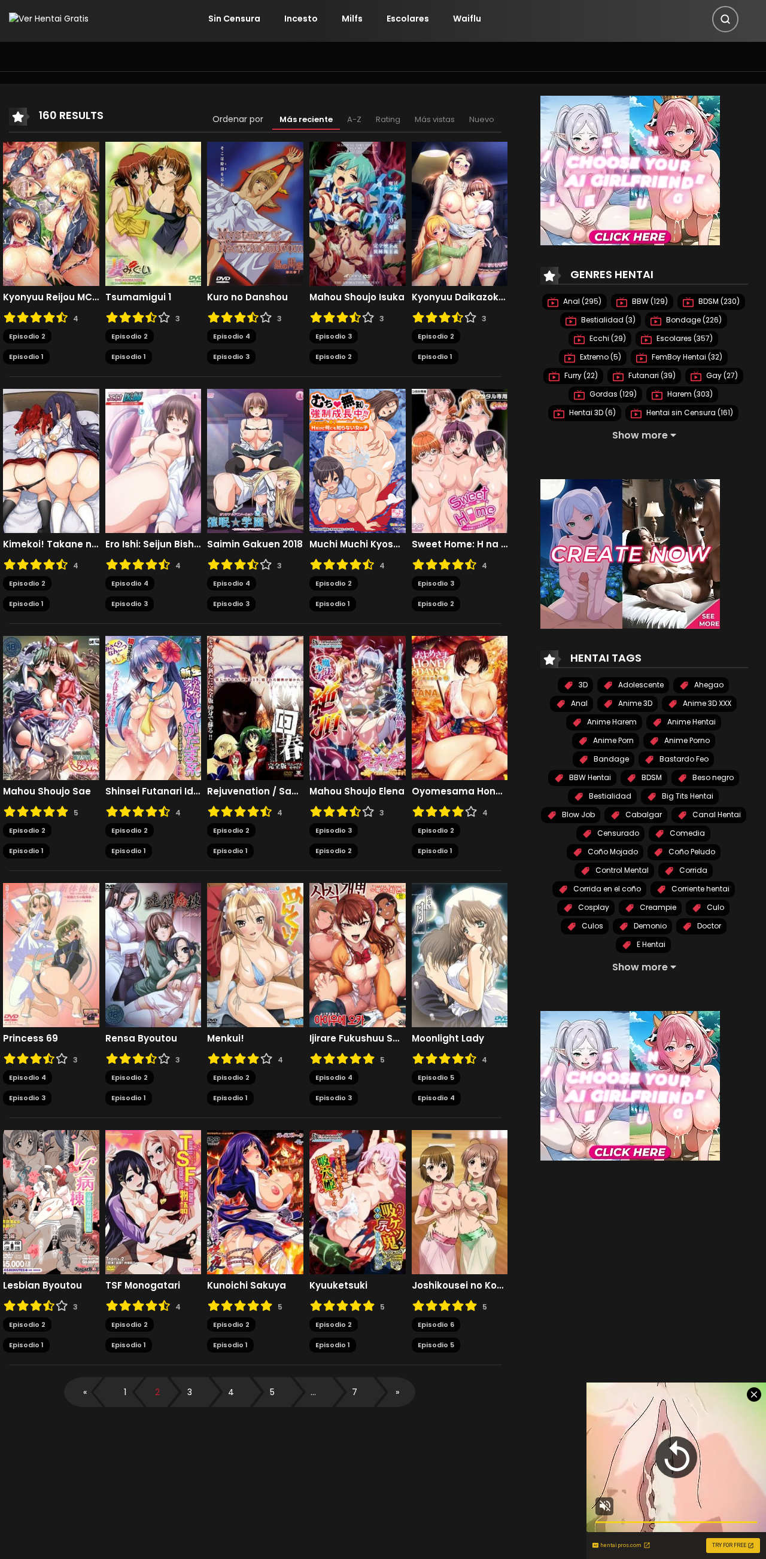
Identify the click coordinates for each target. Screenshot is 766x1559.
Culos (591, 926)
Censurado (617, 833)
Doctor (708, 926)
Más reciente (306, 119)
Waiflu (467, 19)
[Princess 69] (51, 954)
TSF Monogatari (142, 1285)
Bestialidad (609, 796)
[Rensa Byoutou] (153, 954)
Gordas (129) (612, 394)
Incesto (301, 19)
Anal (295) (581, 301)
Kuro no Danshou (247, 297)
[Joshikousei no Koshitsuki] (460, 1201)
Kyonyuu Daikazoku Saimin (460, 297)
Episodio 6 (436, 1324)
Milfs (352, 19)
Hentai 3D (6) (591, 412)
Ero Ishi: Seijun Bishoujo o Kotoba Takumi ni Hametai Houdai (153, 544)
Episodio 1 (26, 356)
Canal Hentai (716, 814)
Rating (388, 119)
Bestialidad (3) (607, 320)
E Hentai (650, 944)
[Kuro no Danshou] (255, 213)
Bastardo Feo (683, 759)
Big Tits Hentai (686, 796)
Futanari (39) (651, 375)
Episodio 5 (436, 1077)
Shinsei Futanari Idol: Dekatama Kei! (153, 791)
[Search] (725, 19)
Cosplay (592, 907)
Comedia (686, 833)
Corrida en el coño (606, 889)
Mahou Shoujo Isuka (357, 297)
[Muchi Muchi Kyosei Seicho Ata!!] (357, 460)
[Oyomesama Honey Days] (460, 707)
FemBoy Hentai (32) (686, 357)
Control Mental (621, 870)
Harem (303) (689, 394)
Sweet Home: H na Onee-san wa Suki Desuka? (460, 544)
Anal (578, 703)
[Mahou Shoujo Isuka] (357, 213)
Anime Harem (611, 722)
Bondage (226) (693, 320)
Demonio (649, 926)
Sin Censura (234, 19)
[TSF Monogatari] (153, 1201)
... (313, 1392)
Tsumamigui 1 (138, 297)
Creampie (657, 907)
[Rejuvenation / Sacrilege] (255, 707)
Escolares (408, 19)
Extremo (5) (599, 357)
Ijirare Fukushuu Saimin (357, 1038)
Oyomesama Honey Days (460, 791)
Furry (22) (580, 375)
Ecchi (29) (607, 338)
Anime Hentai (690, 722)
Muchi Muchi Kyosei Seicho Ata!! (357, 544)
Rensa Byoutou (141, 1038)
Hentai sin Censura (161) (689, 412)
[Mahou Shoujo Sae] (51, 707)
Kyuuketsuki (338, 1285)
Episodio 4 (231, 336)
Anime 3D (634, 703)
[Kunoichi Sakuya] (255, 1201)
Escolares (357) (684, 338)
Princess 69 (30, 1038)
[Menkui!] (255, 954)
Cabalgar (643, 814)
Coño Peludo (691, 852)
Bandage (610, 759)
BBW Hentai (589, 777)
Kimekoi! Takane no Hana (51, 544)
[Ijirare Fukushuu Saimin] (357, 954)
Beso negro (712, 777)
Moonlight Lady (448, 1038)
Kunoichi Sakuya (246, 1285)
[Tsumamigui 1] (153, 213)
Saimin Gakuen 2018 (255, 544)
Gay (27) (721, 375)
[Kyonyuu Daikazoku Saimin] (460, 213)
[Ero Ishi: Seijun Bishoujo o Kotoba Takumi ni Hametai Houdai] (153, 460)
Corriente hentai (699, 889)
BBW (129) (649, 301)
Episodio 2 (27, 336)
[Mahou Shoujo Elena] (357, 707)
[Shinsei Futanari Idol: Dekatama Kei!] (153, 707)
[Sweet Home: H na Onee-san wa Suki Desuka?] (460, 460)
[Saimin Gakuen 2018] (255, 460)
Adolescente (640, 685)
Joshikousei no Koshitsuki (460, 1285)
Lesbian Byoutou (42, 1285)
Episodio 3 (231, 356)
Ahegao (708, 685)
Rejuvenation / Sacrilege (255, 791)
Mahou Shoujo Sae (47, 791)
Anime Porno (686, 740)
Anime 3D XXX (706, 703)
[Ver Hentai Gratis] (49, 19)
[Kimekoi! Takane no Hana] (51, 460)
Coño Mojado (612, 852)
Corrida (692, 870)
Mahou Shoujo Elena (357, 791)
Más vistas (435, 119)
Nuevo (481, 119)
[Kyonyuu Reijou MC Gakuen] (51, 213)
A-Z (354, 119)
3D (582, 685)
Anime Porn (612, 740)
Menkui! (225, 1038)
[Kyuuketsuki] (357, 1201)
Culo (714, 907)
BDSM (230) (718, 301)
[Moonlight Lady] (460, 954)
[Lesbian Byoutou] (51, 1201)
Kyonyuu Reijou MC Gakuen (51, 297)
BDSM (651, 777)
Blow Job (577, 814)
